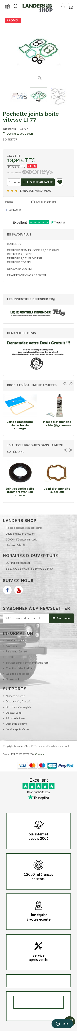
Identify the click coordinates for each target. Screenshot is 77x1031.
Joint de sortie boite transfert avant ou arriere (20, 492)
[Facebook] (7, 590)
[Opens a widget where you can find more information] (62, 1024)
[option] (19, 412)
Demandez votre (19, 133)
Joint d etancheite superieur (57, 490)
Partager (14, 210)
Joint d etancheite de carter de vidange (20, 425)
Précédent (6, 96)
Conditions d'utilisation (19, 668)
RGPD (9, 657)
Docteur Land (14, 712)
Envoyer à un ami (46, 201)
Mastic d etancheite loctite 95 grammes (57, 423)
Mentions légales (15, 640)
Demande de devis (16, 723)
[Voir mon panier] (70, 5)
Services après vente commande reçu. (27, 662)
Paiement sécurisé (16, 651)
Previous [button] (65, 383)
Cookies (39, 754)
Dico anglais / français (18, 701)
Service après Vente (17, 729)
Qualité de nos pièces (18, 673)
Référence (9, 128)
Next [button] (71, 383)
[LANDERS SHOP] (37, 8)
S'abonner (63, 618)
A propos (11, 646)
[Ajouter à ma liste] (60, 183)
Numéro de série (15, 695)
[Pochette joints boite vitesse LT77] (19, 96)
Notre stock (13, 679)
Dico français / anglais (18, 707)
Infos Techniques (15, 718)
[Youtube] (18, 590)
